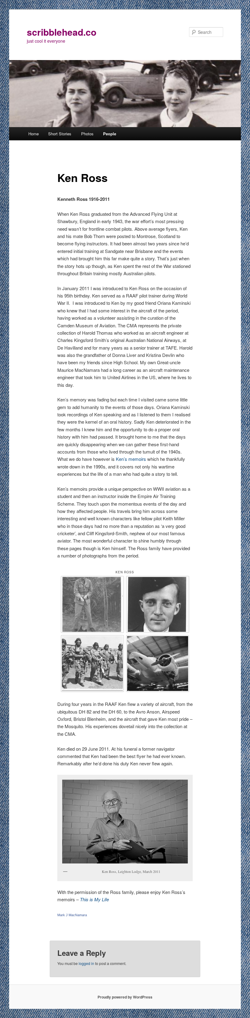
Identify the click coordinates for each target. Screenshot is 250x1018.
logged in (86, 963)
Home (33, 134)
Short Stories (59, 134)
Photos (87, 134)
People (109, 134)
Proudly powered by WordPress (125, 997)
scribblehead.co (61, 31)
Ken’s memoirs (131, 459)
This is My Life (94, 899)
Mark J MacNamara (72, 915)
